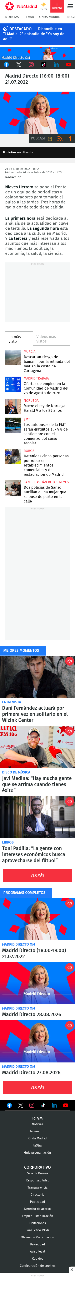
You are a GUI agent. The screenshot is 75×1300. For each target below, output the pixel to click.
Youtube (68, 64)
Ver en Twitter (20, 1106)
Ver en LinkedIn (54, 1105)
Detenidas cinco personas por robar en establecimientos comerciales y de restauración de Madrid (13, 456)
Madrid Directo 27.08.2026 (37, 1041)
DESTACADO (20, 29)
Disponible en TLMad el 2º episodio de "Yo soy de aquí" (33, 34)
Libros (8, 842)
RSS (60, 138)
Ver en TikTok (43, 1106)
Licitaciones (37, 1223)
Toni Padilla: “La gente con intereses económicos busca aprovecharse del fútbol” (37, 817)
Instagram (31, 64)
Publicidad (37, 1201)
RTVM (37, 1118)
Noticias (12, 17)
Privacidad (37, 1244)
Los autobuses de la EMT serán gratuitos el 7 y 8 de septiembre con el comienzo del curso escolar (13, 425)
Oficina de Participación (37, 1237)
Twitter (18, 64)
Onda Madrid (49, 17)
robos (29, 451)
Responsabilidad (37, 1180)
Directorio (37, 1194)
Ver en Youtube (65, 1105)
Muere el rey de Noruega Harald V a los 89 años (13, 406)
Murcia (29, 351)
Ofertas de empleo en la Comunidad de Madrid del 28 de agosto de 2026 (13, 384)
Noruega (31, 400)
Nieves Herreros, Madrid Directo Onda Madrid (37, 113)
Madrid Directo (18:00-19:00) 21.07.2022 (37, 919)
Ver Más (37, 875)
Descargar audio (50, 138)
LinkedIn (56, 64)
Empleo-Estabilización (37, 1216)
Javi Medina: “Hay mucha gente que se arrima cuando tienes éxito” (37, 747)
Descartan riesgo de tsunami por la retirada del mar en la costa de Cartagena (13, 357)
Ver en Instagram (32, 1105)
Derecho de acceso (37, 1209)
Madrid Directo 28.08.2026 (37, 983)
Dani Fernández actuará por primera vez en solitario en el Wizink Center (37, 677)
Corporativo (37, 1167)
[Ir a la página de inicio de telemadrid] (21, 6)
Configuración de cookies (37, 1265)
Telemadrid (37, 1131)
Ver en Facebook (9, 1106)
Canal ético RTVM (38, 1230)
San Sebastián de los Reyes (46, 482)
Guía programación (37, 1152)
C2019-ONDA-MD (37, 53)
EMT (27, 419)
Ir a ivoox (70, 138)
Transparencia (38, 1187)
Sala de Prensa (37, 1173)
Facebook (6, 64)
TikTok (44, 64)
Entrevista (11, 702)
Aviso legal (37, 1251)
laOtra (37, 1145)
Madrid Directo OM (18, 944)
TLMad (29, 17)
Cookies (37, 1258)
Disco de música (16, 772)
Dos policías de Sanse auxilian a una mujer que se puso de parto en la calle (13, 488)
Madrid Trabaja (36, 378)
